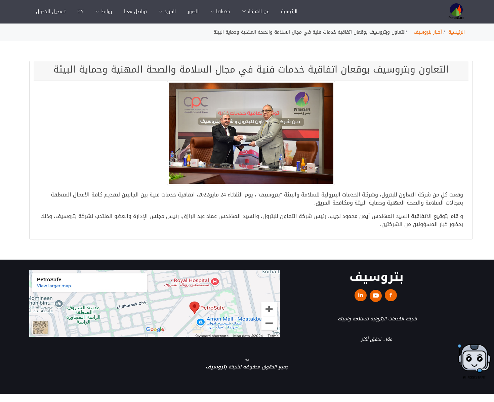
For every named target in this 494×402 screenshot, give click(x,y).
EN (80, 11)
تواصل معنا (135, 11)
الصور (193, 11)
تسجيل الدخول (51, 11)
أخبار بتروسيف (428, 32)
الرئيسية (289, 11)
